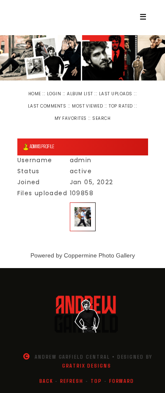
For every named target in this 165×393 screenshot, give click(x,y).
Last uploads (115, 94)
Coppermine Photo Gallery (99, 255)
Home (34, 94)
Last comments (47, 106)
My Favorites (71, 118)
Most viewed (87, 106)
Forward (122, 380)
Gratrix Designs (86, 365)
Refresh (71, 380)
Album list (80, 94)
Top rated (120, 106)
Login (54, 94)
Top (96, 380)
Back (46, 380)
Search (101, 118)
